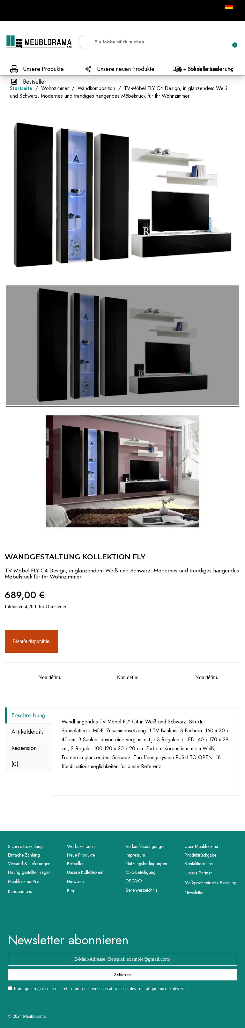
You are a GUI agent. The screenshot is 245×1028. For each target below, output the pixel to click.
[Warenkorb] (232, 41)
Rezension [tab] (24, 756)
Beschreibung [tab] (28, 715)
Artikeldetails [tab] (27, 732)
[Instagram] (131, 917)
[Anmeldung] (210, 43)
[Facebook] (114, 917)
